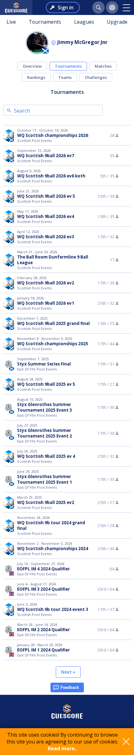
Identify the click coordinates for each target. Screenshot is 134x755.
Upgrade (117, 21)
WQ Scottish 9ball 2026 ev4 (45, 216)
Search (22, 110)
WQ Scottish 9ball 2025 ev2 (45, 502)
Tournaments (45, 21)
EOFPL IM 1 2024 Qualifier (43, 650)
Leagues (84, 21)
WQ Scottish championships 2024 (52, 548)
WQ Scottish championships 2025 (52, 343)
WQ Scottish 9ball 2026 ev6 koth (51, 176)
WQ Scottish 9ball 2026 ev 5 (46, 196)
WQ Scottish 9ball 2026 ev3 (45, 237)
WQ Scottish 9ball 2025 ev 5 (46, 384)
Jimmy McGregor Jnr (82, 42)
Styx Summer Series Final (44, 364)
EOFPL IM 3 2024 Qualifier (43, 589)
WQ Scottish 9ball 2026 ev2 (45, 283)
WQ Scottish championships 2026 (52, 135)
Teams (65, 77)
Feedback (69, 687)
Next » (68, 672)
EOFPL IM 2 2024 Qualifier (43, 629)
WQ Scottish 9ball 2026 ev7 (45, 155)
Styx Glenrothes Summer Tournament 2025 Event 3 (44, 407)
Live (11, 21)
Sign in (66, 7)
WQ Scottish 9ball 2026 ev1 (45, 303)
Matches (103, 66)
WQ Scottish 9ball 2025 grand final (53, 323)
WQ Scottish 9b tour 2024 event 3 (52, 609)
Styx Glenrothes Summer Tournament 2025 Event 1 (44, 479)
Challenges (96, 77)
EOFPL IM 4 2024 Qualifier (43, 569)
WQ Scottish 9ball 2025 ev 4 (46, 456)
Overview (32, 66)
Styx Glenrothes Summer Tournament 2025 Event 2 (44, 433)
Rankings (36, 77)
